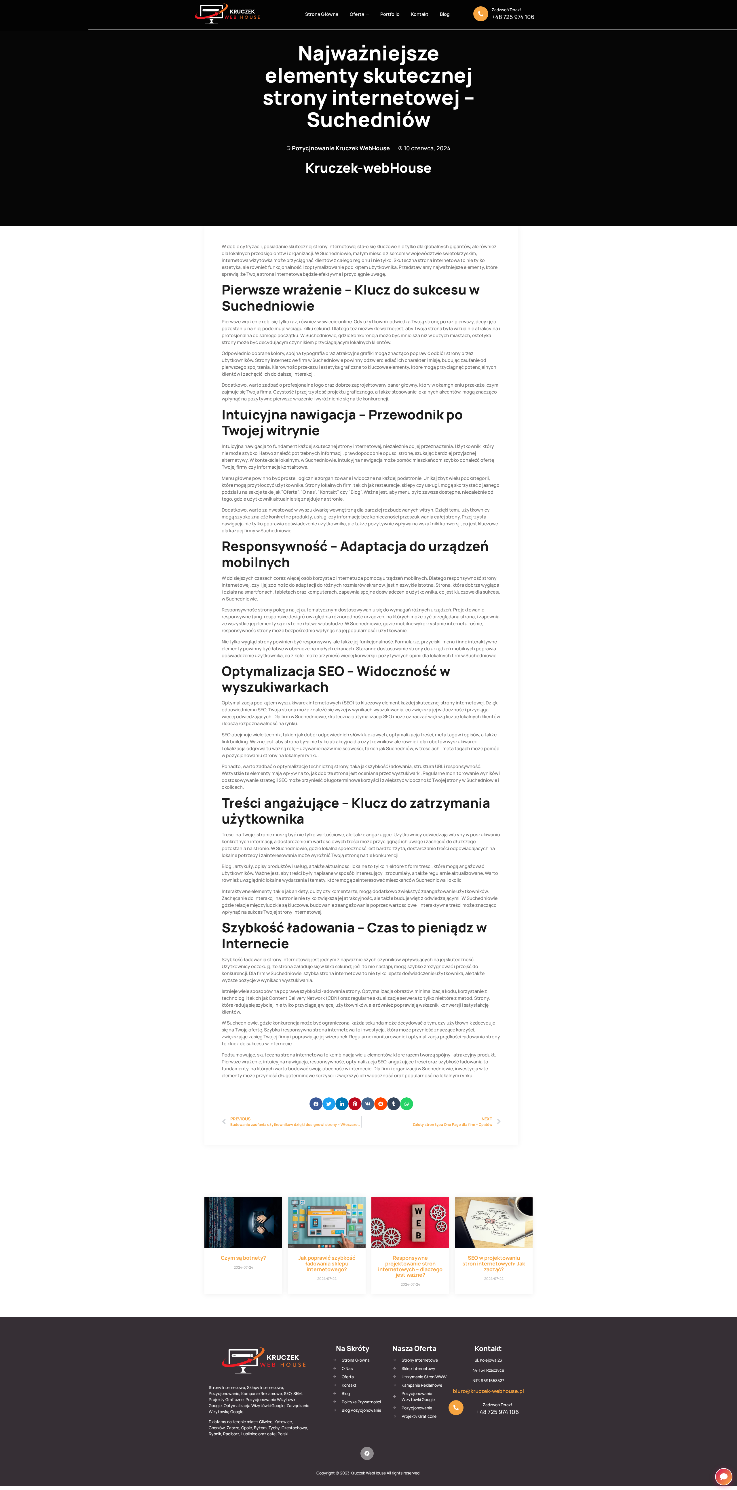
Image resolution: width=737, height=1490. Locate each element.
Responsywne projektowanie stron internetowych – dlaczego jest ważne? (410, 1266)
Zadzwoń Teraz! (506, 9)
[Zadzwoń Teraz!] (480, 13)
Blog (445, 14)
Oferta (357, 14)
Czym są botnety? (243, 1257)
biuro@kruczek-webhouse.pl (488, 1391)
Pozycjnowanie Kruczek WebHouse (341, 148)
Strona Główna (321, 14)
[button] (315, 1103)
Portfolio (390, 14)
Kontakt (419, 14)
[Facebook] (367, 1453)
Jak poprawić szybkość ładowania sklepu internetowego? (326, 1263)
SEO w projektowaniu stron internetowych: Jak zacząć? (493, 1263)
